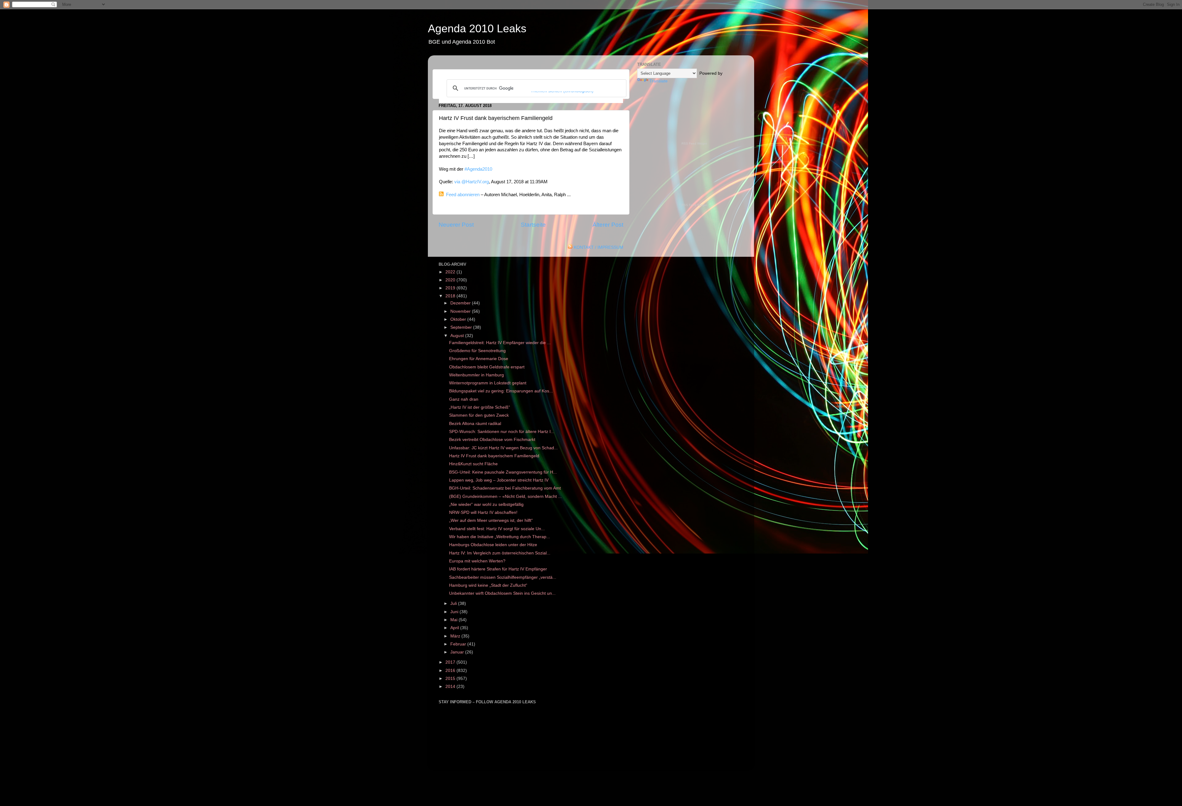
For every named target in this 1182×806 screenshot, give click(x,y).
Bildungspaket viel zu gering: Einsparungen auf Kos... (501, 391)
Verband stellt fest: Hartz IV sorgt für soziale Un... (497, 528)
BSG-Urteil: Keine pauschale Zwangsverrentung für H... (503, 472)
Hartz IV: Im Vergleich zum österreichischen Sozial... (499, 553)
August (457, 335)
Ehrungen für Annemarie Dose (478, 358)
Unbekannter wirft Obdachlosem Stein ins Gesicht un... (502, 593)
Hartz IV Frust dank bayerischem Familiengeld (494, 456)
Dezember (461, 303)
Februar (458, 644)
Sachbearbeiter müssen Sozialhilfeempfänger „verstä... (502, 577)
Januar (457, 652)
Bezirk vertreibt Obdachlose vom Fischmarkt (492, 439)
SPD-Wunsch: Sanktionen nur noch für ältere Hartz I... (501, 431)
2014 (450, 686)
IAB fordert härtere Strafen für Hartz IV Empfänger (498, 569)
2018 (450, 296)
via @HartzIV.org (471, 181)
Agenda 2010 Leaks (477, 28)
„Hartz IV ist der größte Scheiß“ (479, 407)
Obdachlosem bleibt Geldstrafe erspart (487, 367)
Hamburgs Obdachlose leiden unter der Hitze (493, 544)
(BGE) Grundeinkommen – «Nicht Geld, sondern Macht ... (505, 496)
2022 (450, 272)
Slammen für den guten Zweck (479, 415)
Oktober (458, 319)
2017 (450, 662)
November (461, 311)
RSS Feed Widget (694, 143)
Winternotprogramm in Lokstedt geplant (487, 383)
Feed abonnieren (463, 194)
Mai (454, 619)
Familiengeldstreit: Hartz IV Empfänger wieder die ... (500, 342)
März (455, 636)
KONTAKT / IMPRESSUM (598, 247)
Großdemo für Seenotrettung (477, 350)
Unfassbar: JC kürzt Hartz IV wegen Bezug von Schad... (503, 448)
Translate (658, 81)
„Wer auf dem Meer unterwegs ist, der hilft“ (491, 520)
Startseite (533, 224)
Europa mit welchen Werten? (477, 561)
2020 (450, 280)
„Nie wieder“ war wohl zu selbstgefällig (486, 504)
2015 (450, 678)
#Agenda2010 (478, 169)
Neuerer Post (456, 224)
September (461, 327)
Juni (455, 611)
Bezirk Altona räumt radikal (475, 423)
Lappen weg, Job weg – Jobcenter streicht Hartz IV (499, 480)
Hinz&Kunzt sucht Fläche (473, 464)
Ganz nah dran (463, 399)
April (455, 627)
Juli (454, 603)
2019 (450, 288)
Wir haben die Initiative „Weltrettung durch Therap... (499, 536)
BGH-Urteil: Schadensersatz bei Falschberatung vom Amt (505, 488)
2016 (450, 670)
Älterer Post (608, 224)
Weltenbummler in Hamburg (476, 375)
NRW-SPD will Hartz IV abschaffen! (483, 512)
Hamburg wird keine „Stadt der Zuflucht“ (488, 585)
